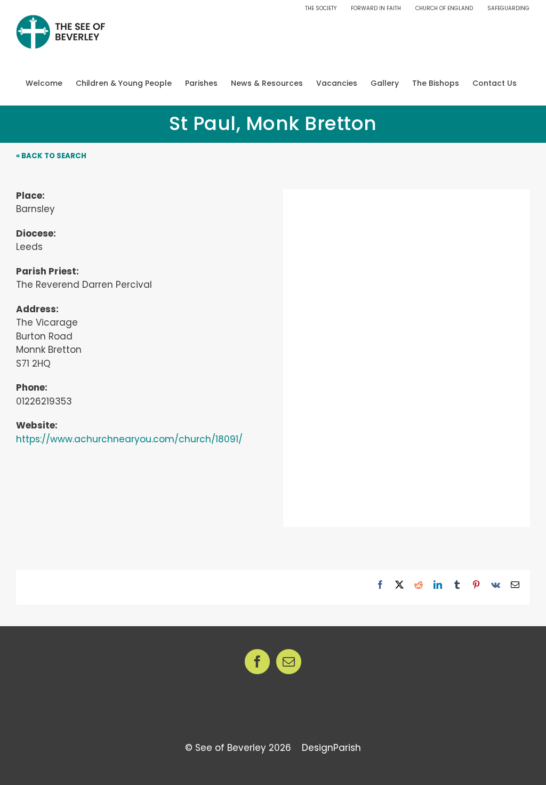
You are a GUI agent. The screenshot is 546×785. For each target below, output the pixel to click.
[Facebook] (257, 661)
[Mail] (288, 661)
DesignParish (331, 747)
